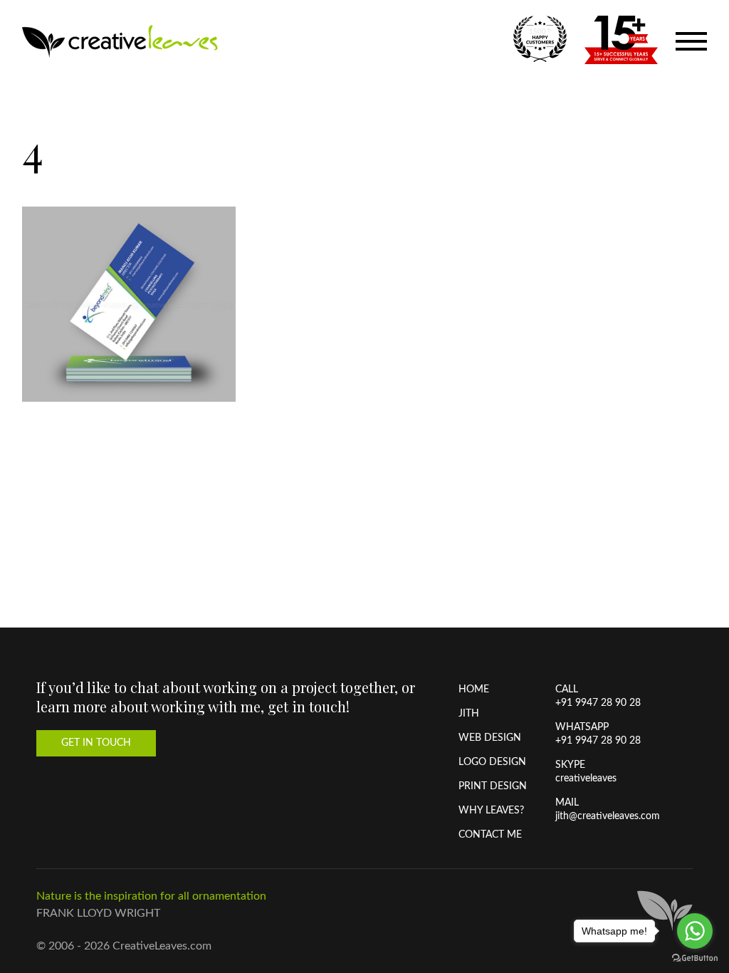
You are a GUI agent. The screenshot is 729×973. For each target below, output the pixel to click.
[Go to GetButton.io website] (695, 958)
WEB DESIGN (489, 738)
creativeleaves (586, 779)
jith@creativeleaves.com (607, 816)
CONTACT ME (490, 835)
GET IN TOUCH (96, 743)
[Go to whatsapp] (695, 931)
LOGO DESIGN (492, 762)
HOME (473, 689)
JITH (468, 714)
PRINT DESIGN (492, 786)
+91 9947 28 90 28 (598, 703)
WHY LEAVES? (491, 811)
